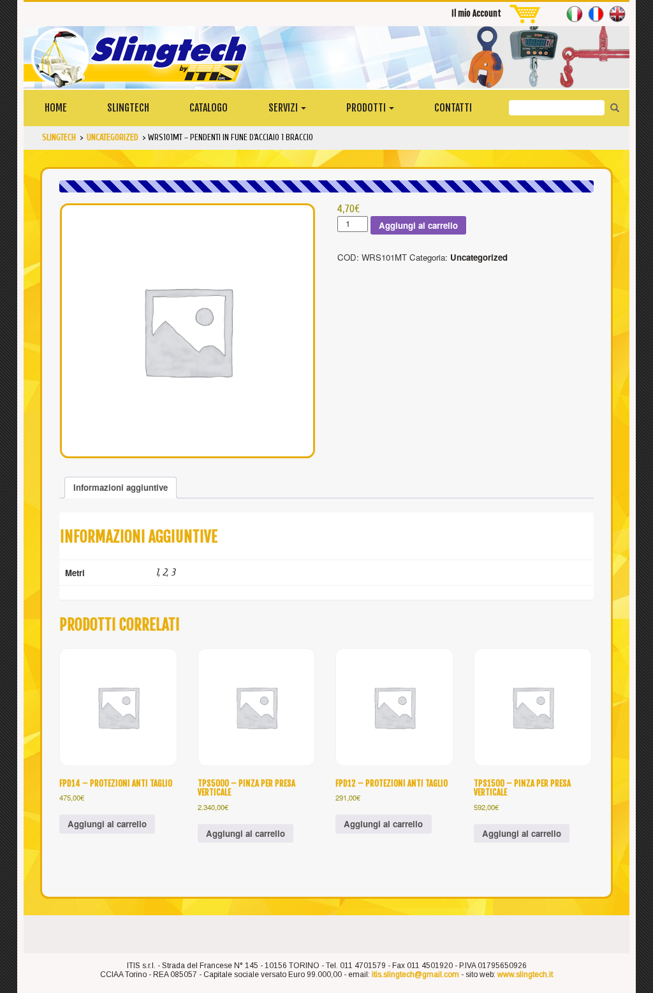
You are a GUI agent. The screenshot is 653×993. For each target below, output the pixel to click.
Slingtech (128, 107)
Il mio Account (476, 13)
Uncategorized (479, 257)
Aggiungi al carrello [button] (107, 824)
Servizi (284, 107)
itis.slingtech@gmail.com (415, 974)
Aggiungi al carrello (418, 225)
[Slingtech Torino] (326, 57)
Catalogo (208, 107)
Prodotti (367, 107)
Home (56, 107)
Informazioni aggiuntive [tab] (120, 487)
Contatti (453, 107)
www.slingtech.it (525, 974)
